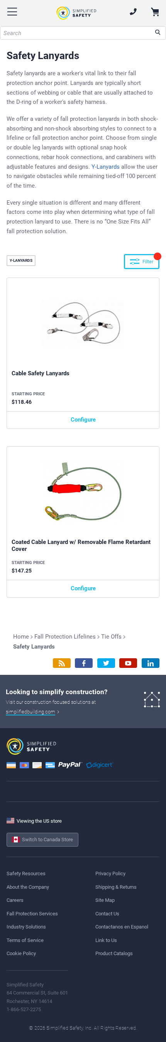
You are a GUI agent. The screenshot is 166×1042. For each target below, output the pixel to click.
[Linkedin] (150, 663)
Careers (15, 900)
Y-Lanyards (105, 166)
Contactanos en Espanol (121, 927)
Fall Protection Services (32, 914)
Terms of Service (25, 940)
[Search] (157, 33)
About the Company (28, 887)
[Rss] (62, 663)
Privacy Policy (110, 873)
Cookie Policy (21, 953)
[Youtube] (128, 663)
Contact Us (107, 914)
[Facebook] (84, 663)
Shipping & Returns (116, 887)
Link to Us (106, 940)
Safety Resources (26, 873)
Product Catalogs (114, 953)
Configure (83, 419)
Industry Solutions (26, 927)
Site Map (105, 900)
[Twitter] (106, 663)
